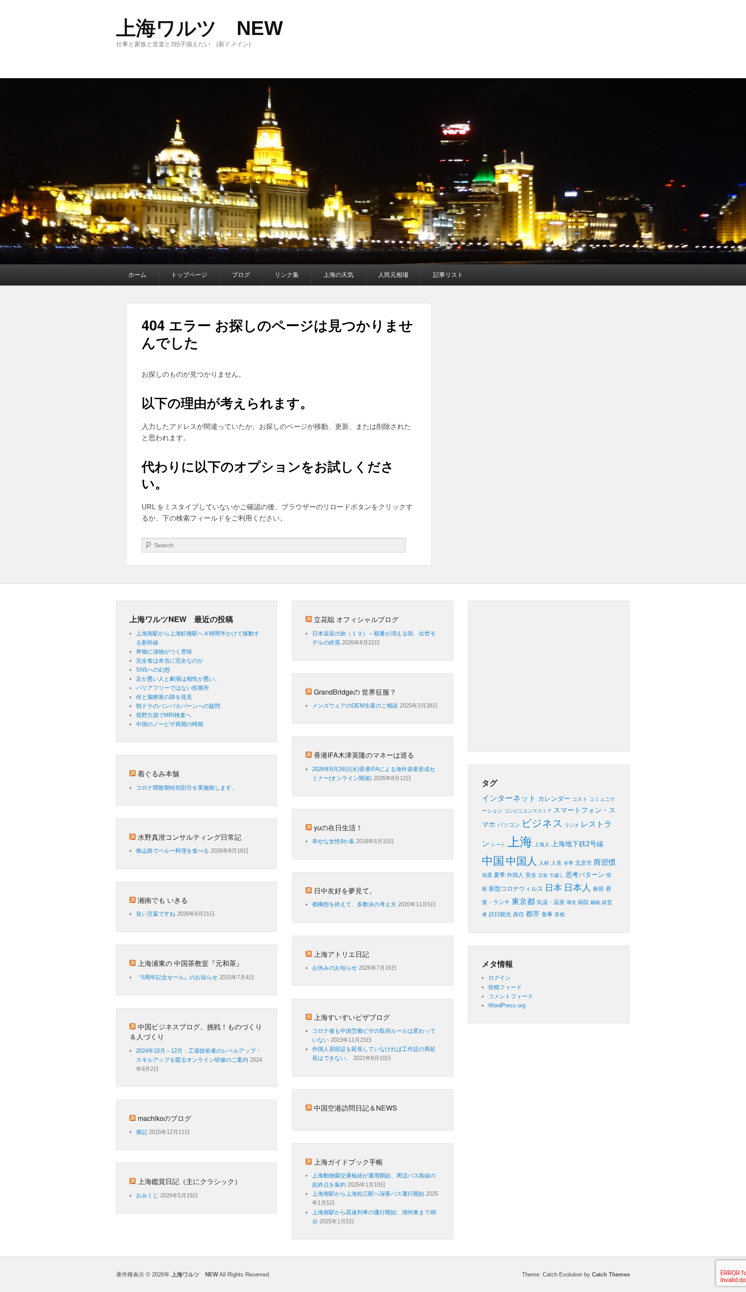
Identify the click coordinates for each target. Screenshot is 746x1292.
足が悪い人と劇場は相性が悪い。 (178, 679)
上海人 (542, 844)
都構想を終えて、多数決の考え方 (354, 904)
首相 (559, 914)
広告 (543, 875)
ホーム (137, 274)
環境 (571, 902)
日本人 (577, 887)
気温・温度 (551, 902)
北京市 (583, 863)
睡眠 (595, 902)
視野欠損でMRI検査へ (163, 715)
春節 (598, 889)
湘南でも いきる (163, 900)
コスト (580, 799)
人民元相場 (393, 274)
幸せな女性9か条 (333, 841)
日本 (553, 887)
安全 (531, 875)
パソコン (508, 825)
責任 (518, 914)
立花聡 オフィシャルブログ (356, 619)
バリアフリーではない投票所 (172, 688)
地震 (487, 875)
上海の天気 (338, 274)
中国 (493, 861)
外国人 (515, 875)
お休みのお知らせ (334, 968)
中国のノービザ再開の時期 (169, 724)
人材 (544, 863)
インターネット (509, 798)
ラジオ (572, 825)
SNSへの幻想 (153, 670)
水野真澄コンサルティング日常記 (189, 837)
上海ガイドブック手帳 (348, 1162)
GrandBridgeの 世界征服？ (355, 692)
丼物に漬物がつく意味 (164, 651)
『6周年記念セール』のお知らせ (177, 977)
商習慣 (605, 862)
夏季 (499, 875)
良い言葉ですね (155, 914)
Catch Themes (611, 1274)
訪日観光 (500, 914)
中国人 (521, 861)
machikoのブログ (164, 1118)
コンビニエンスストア (528, 810)
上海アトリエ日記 (341, 954)
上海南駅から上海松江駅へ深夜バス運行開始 (368, 1193)
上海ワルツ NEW (199, 28)
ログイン (499, 978)
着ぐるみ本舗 (158, 773)
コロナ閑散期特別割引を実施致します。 (186, 787)
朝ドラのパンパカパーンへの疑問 (178, 706)
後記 (141, 1132)
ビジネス (542, 823)
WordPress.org (506, 1005)
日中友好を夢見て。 (345, 890)
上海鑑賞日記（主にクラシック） (189, 1181)
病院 (583, 902)
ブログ (241, 274)
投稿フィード (505, 987)
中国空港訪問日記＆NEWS (355, 1108)
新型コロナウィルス (516, 889)
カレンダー (554, 798)
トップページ (189, 274)
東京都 (523, 901)
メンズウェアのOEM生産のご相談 (355, 705)
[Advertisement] (583, 674)
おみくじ (147, 1195)
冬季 (568, 863)
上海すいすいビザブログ (352, 1017)
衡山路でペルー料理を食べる (172, 851)
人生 (556, 863)
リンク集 (287, 274)
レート (498, 844)
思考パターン (585, 874)
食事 (547, 914)
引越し (557, 875)
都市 (533, 913)
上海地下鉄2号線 (577, 844)
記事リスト (448, 274)
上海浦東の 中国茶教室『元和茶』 (190, 963)
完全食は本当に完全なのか (169, 660)
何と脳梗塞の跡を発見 (164, 697)
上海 (519, 842)
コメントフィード (510, 996)
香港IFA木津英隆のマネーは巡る (364, 755)
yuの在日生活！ (338, 827)
